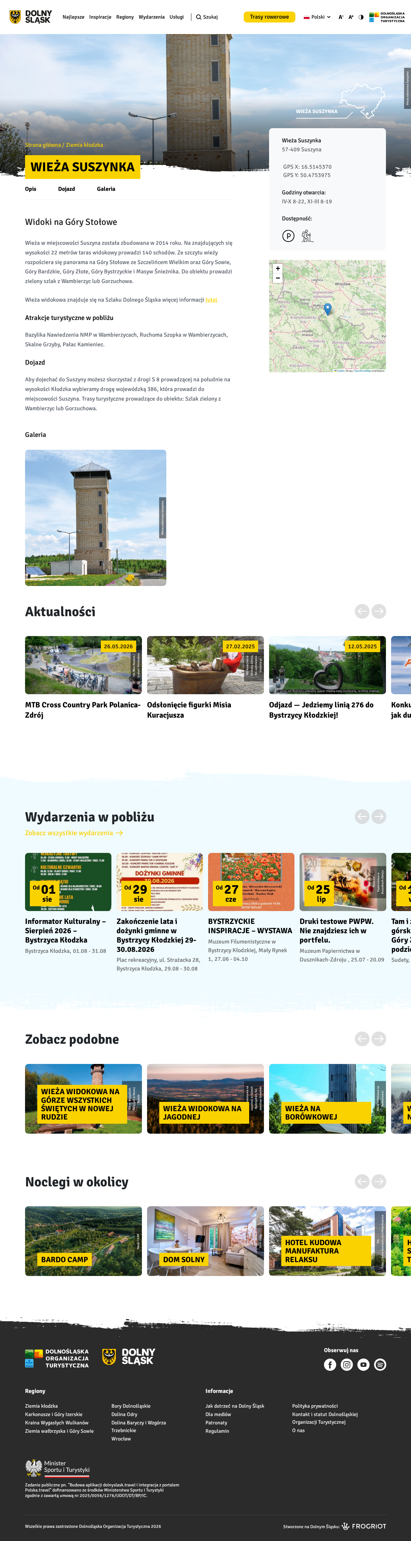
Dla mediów (218, 1414)
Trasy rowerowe (269, 16)
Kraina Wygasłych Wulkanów (57, 1423)
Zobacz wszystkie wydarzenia (69, 832)
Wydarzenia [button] (152, 17)
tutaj (212, 299)
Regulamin (217, 1431)
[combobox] (316, 17)
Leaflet (340, 370)
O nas (298, 1430)
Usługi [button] (177, 17)
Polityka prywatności (315, 1406)
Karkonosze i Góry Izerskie (54, 1414)
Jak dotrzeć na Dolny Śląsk (235, 1406)
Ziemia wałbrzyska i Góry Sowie (59, 1431)
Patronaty (216, 1423)
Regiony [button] (125, 17)
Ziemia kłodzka (84, 144)
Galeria (106, 188)
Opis (30, 188)
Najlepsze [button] (73, 17)
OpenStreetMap (362, 370)
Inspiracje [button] (100, 17)
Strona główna (43, 144)
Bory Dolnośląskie (131, 1406)
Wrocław (121, 1439)
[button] (328, 309)
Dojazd (66, 188)
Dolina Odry (124, 1414)
